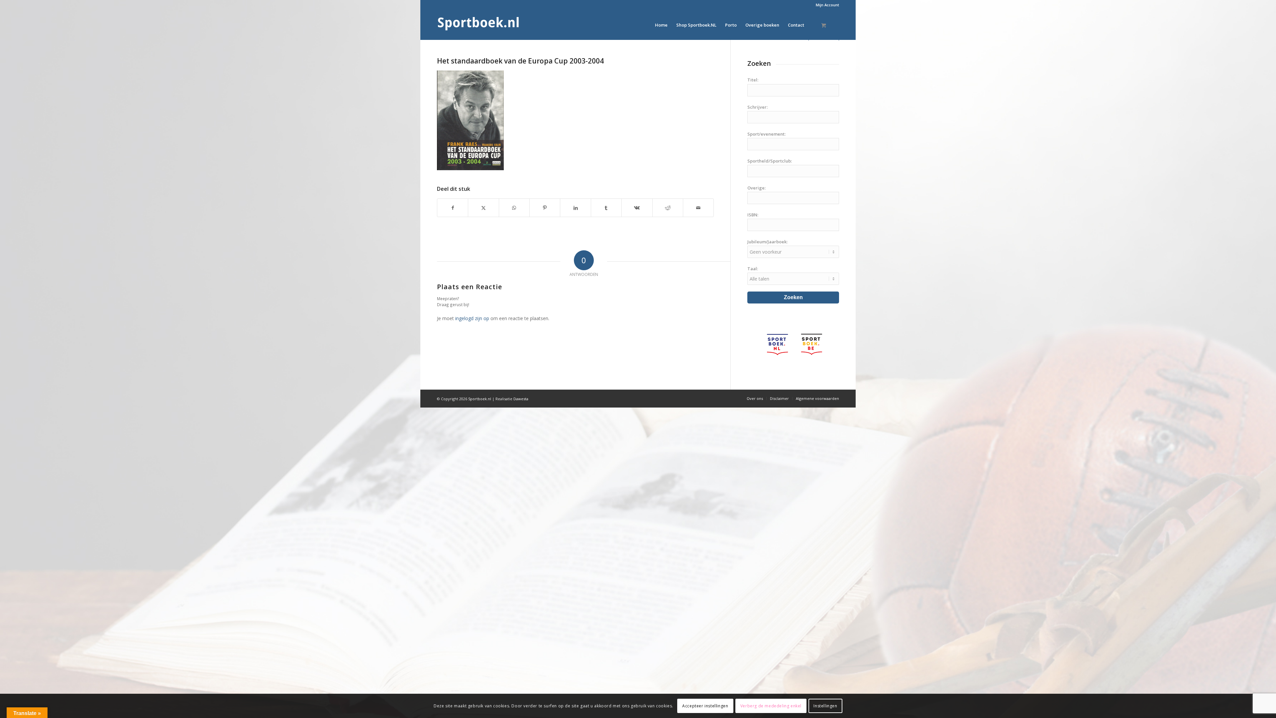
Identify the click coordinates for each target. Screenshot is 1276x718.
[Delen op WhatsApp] (514, 208)
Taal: (752, 269)
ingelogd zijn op (472, 318)
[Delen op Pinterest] (545, 208)
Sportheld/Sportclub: (769, 161)
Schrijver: (757, 107)
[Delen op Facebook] (452, 208)
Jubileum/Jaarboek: (767, 242)
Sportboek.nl (479, 398)
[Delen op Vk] (637, 208)
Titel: (752, 80)
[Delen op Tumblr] (606, 208)
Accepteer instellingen (705, 705)
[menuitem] (825, 5)
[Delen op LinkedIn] (575, 208)
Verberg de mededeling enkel (770, 705)
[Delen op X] (483, 208)
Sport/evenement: (766, 134)
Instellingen (825, 705)
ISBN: (752, 215)
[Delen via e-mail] (698, 208)
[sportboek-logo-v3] (478, 25)
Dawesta (520, 398)
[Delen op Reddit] (668, 208)
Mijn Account (827, 4)
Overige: (756, 188)
